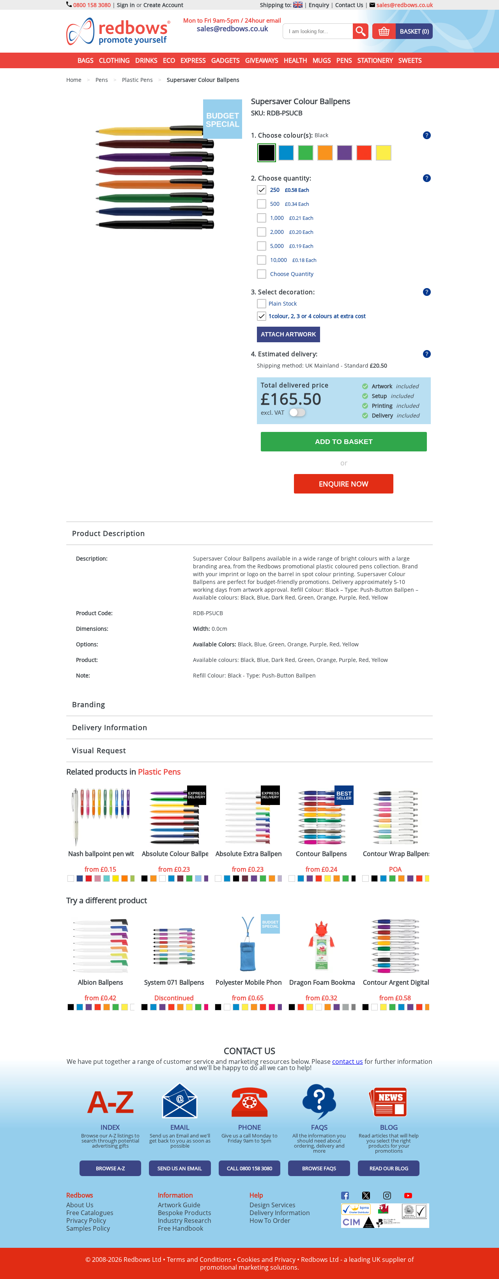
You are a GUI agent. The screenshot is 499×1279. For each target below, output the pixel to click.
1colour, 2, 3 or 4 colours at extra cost (317, 316)
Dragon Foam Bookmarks (322, 982)
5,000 (291, 245)
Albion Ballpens (100, 982)
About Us (80, 1205)
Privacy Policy (86, 1220)
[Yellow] (383, 153)
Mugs (322, 60)
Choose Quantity (291, 274)
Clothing (114, 60)
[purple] (207, 878)
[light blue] (198, 878)
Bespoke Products (184, 1212)
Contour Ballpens (321, 854)
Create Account (163, 5)
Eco (169, 60)
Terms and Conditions (199, 1259)
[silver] (345, 1007)
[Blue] (286, 153)
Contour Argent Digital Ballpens (396, 982)
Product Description (108, 533)
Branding (88, 704)
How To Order (270, 1220)
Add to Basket (344, 442)
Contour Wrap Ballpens (396, 854)
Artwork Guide (179, 1205)
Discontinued (174, 998)
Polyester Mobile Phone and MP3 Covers (249, 982)
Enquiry (319, 5)
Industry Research (184, 1220)
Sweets (410, 60)
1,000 (291, 217)
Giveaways (261, 60)
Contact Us (349, 5)
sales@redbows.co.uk (404, 5)
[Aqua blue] (106, 878)
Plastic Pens (159, 771)
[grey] (354, 1007)
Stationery (375, 60)
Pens (344, 60)
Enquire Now (343, 483)
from (100, 869)
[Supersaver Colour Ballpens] (156, 178)
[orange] (153, 878)
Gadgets (225, 60)
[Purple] (344, 153)
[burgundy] (180, 878)
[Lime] (133, 878)
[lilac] (281, 878)
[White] (70, 878)
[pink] (207, 1007)
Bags (86, 60)
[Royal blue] (79, 878)
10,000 (293, 260)
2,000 (291, 231)
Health (295, 60)
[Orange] (325, 153)
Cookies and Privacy (266, 1259)
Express (193, 60)
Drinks (146, 60)
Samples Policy (88, 1228)
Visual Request (99, 750)
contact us (347, 1061)
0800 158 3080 (92, 5)
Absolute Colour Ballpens (175, 854)
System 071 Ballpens (174, 982)
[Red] (364, 153)
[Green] (305, 153)
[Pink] (97, 878)
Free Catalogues (89, 1212)
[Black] (266, 153)
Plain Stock (283, 303)
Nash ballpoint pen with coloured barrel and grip (101, 854)
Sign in (126, 5)
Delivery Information (109, 727)
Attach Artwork (288, 334)
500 (289, 203)
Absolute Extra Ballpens (249, 854)
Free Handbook (180, 1228)
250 (289, 189)
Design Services (273, 1205)
